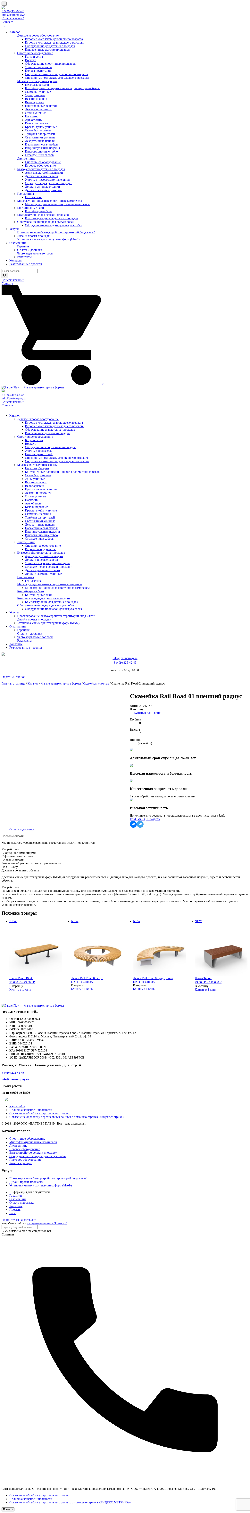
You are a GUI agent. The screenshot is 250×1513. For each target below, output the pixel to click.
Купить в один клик (147, 712)
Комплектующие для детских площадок (43, 214)
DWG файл (137, 819)
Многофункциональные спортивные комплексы (49, 200)
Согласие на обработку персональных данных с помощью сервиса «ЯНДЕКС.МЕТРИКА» (70, 1502)
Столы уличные (35, 112)
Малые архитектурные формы (37, 81)
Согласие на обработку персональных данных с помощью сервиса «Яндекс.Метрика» (66, 1116)
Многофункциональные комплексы (33, 1142)
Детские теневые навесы (41, 176)
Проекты (15, 1209)
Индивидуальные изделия (42, 148)
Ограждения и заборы (39, 155)
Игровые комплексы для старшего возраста (54, 39)
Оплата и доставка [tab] (21, 829)
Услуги (14, 228)
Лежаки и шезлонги (38, 109)
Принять (8, 1509)
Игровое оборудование (40, 165)
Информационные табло (41, 151)
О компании (17, 243)
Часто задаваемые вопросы (35, 253)
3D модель (153, 819)
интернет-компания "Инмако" (47, 1223)
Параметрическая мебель (41, 144)
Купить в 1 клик (20, 989)
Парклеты (31, 116)
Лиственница (26, 158)
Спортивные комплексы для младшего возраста (57, 77)
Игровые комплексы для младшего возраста (54, 42)
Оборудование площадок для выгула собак (45, 221)
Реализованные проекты (25, 264)
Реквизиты (24, 257)
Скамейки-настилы (38, 130)
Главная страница (13, 683)
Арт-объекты (33, 119)
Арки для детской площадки (44, 172)
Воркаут (30, 60)
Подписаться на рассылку (19, 1219)
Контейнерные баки (30, 207)
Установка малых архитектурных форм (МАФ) (48, 239)
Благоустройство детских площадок (41, 169)
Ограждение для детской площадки (48, 183)
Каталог (14, 32)
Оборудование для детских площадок (50, 46)
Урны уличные (35, 95)
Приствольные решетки (41, 105)
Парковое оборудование (25, 1159)
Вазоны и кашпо (36, 98)
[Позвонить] (125, 1482)
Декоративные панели (40, 141)
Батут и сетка (34, 56)
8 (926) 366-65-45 (13, 11)
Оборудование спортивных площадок (50, 63)
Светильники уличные (40, 137)
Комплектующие (20, 1163)
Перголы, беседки (37, 84)
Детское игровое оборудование (38, 35)
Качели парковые (36, 123)
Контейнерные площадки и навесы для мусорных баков (62, 88)
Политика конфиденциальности (30, 1109)
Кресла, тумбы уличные (41, 127)
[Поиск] (5, 275)
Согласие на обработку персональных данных (40, 1113)
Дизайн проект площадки (34, 235)
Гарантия (23, 246)
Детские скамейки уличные (43, 190)
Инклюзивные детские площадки (47, 49)
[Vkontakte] (133, 824)
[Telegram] (140, 824)
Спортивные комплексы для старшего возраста (56, 74)
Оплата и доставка (29, 250)
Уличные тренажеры (38, 67)
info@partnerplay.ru (14, 14)
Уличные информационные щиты (47, 179)
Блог (12, 1213)
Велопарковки (34, 102)
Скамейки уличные (38, 91)
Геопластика (25, 193)
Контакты (15, 260)
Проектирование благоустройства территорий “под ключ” (56, 232)
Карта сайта (17, 1106)
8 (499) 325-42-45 (125, 662)
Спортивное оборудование (35, 53)
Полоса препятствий (39, 70)
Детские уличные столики (42, 186)
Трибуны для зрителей (40, 134)
